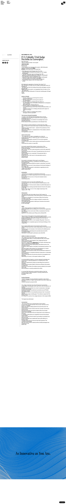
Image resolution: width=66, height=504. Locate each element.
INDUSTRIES (3, 2)
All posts (9, 54)
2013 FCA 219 (25, 64)
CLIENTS (2, 3)
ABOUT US (8, 2)
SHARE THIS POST (5, 60)
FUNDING (2, 4)
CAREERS (8, 3)
